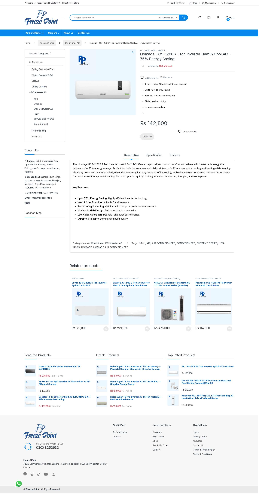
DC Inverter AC (72, 43)
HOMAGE (86, 247)
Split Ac (35, 81)
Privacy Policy (200, 436)
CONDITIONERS (186, 243)
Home (27, 43)
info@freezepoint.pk (42, 198)
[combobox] (114, 18)
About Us (68, 33)
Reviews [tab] (175, 155)
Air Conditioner (33, 33)
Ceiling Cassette (39, 86)
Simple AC (37, 136)
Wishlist (156, 449)
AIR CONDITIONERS (163, 243)
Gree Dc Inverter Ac (43, 109)
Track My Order (177, 3)
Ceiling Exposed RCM (42, 75)
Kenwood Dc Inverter (44, 119)
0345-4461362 (51, 192)
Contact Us (229, 3)
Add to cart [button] (106, 328)
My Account (210, 3)
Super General (41, 124)
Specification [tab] (154, 155)
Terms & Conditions (202, 454)
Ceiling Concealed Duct (43, 69)
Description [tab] (131, 155)
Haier (36, 114)
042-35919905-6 (43, 187)
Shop (195, 3)
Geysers (52, 33)
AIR (148, 243)
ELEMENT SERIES (206, 243)
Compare (167, 77)
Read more (229, 328)
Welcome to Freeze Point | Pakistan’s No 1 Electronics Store (52, 3)
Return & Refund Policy (204, 449)
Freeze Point (32, 489)
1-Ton (142, 243)
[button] (133, 52)
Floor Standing (174, 278)
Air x (36, 99)
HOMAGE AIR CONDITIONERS (110, 247)
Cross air (38, 104)
